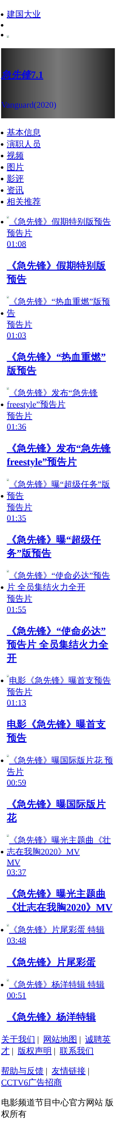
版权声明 (35, 1051)
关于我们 (18, 1039)
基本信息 (24, 132)
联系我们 (77, 1051)
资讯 (15, 190)
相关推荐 (24, 201)
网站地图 (60, 1039)
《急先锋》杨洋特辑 (51, 1016)
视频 (15, 155)
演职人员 (24, 144)
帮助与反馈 (22, 1071)
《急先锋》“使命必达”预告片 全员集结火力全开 (57, 644)
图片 (15, 167)
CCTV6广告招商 (31, 1082)
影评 (15, 178)
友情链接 (69, 1071)
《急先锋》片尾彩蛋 (51, 962)
